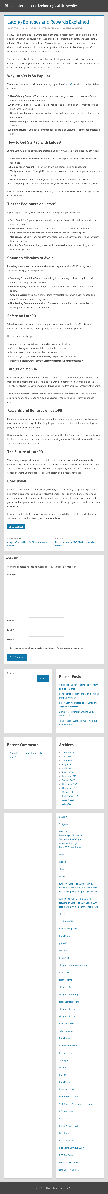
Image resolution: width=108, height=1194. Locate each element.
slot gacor (64, 1067)
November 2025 (70, 788)
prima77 (63, 943)
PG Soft (62, 1074)
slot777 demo (65, 979)
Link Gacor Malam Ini (69, 1169)
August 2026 (68, 752)
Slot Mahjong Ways (68, 928)
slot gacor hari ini (67, 1009)
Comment (12, 574)
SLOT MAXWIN (66, 921)
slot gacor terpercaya (69, 994)
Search (10, 673)
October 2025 (68, 792)
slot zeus (63, 950)
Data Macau (64, 936)
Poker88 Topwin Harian (70, 847)
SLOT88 (63, 816)
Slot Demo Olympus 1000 (71, 1147)
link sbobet (64, 1133)
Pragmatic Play (66, 1089)
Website (10, 639)
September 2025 (70, 795)
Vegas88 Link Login (68, 843)
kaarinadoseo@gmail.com (46, 28)
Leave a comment (74, 28)
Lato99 (68, 84)
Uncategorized (16, 527)
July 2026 (66, 756)
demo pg (63, 1060)
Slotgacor (63, 824)
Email (10, 630)
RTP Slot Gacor (66, 1111)
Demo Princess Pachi (69, 1096)
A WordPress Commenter (22, 753)
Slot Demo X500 (67, 1023)
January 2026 (68, 780)
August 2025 (68, 799)
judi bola (63, 861)
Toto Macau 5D (66, 1030)
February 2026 (69, 776)
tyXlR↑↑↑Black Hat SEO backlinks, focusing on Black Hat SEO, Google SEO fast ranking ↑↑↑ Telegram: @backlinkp (78, 887)
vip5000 (63, 876)
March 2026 (68, 772)
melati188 (64, 972)
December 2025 (69, 784)
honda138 (64, 957)
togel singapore (66, 1140)
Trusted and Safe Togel (70, 839)
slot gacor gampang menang (73, 965)
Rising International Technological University (41, 5)
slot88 (62, 914)
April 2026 (67, 768)
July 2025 (66, 803)
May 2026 (66, 764)
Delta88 (63, 831)
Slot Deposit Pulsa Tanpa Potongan (76, 1104)
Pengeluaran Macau (68, 1045)
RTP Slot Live (65, 1052)
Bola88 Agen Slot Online (70, 835)
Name (10, 620)
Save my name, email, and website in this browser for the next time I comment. (46, 648)
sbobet (62, 854)
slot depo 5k (65, 987)
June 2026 (67, 760)
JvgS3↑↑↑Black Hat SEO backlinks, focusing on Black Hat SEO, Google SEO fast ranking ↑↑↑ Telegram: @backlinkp (78, 902)
